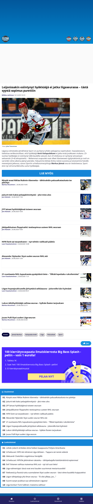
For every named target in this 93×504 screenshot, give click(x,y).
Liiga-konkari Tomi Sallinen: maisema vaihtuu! (25, 485)
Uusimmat (9, 391)
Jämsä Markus (17, 335)
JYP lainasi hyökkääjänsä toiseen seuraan (21, 209)
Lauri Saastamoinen (9, 244)
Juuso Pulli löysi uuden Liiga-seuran (18, 317)
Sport (60, 335)
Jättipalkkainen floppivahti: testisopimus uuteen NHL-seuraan (31, 227)
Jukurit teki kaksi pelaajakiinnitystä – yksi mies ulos (26, 194)
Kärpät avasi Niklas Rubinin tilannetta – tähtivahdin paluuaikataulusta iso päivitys (37, 181)
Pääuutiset (51, 335)
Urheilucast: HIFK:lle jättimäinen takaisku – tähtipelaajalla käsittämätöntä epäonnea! (42, 460)
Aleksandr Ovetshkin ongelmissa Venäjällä (24, 456)
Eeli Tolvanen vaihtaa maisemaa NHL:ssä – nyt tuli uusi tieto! (32, 464)
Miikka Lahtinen (8, 95)
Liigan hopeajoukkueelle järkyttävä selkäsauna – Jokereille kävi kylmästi (36, 288)
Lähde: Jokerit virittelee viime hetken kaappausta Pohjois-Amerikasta (35, 448)
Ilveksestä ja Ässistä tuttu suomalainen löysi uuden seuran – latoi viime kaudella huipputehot (46, 472)
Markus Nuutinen (8, 185)
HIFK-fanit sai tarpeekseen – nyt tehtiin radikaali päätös (28, 241)
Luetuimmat (10, 442)
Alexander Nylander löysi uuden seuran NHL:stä (25, 256)
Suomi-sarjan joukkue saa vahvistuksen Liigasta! (26, 481)
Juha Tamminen (11, 146)
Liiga (42, 335)
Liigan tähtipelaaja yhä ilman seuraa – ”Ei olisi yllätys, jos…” (31, 476)
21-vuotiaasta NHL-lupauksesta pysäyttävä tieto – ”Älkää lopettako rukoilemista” (40, 274)
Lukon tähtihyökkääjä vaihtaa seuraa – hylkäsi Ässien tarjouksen (33, 303)
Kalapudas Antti (31, 335)
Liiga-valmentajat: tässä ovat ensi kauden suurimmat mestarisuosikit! (35, 468)
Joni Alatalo (6, 197)
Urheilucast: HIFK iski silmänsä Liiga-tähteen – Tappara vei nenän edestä (37, 452)
